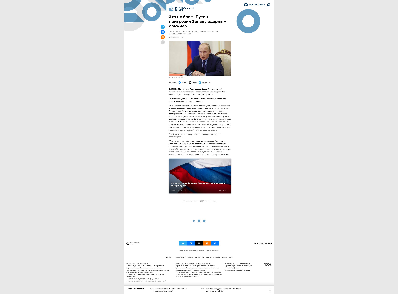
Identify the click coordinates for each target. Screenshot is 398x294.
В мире (214, 201)
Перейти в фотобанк (179, 77)
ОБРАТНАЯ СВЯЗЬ (213, 257)
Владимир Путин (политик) (192, 201)
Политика (206, 201)
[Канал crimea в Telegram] (183, 243)
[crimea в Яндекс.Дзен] (199, 243)
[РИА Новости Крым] (181, 9)
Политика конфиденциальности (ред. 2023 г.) (142, 279)
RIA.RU (224, 257)
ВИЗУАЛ (215, 251)
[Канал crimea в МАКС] (215, 243)
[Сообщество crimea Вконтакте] (191, 243)
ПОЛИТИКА (184, 251)
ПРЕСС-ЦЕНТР (180, 257)
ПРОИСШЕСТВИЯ (205, 251)
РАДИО (190, 257)
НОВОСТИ (169, 257)
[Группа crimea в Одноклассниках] (207, 243)
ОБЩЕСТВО (193, 251)
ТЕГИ (231, 257)
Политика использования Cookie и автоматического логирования (145, 275)
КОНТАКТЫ (199, 257)
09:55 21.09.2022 (174, 37)
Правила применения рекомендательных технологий (146, 281)
